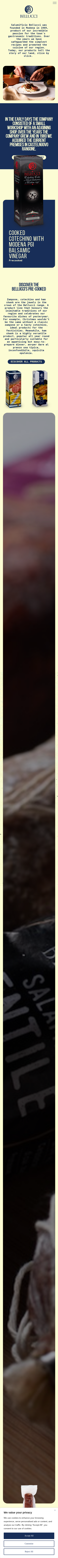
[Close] (55, 1510)
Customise (29, 1544)
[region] (29, 1533)
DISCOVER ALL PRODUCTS (26, 361)
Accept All (29, 1536)
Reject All (29, 1552)
